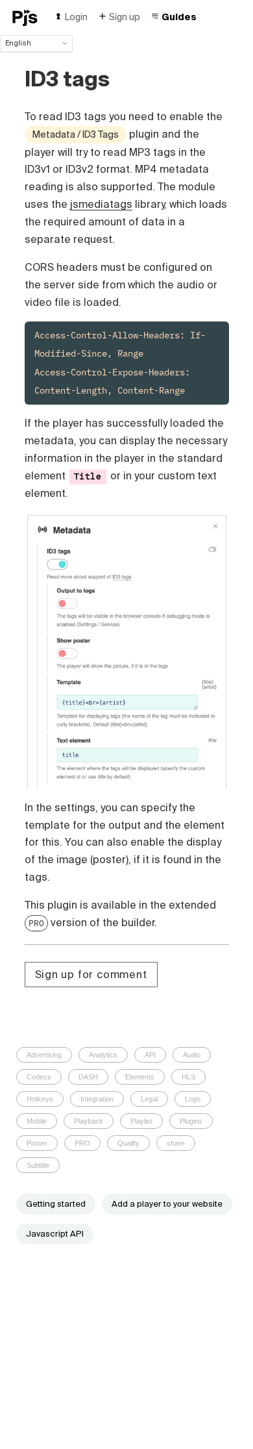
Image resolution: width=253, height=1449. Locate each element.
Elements (139, 1077)
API (150, 1055)
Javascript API (55, 1234)
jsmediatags (101, 204)
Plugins (191, 1121)
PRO (36, 923)
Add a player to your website (167, 1204)
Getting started (56, 1204)
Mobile (37, 1121)
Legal (149, 1099)
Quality (128, 1143)
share (176, 1143)
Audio (191, 1055)
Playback (88, 1121)
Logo (192, 1099)
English (18, 43)
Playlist (141, 1121)
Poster (37, 1143)
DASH (88, 1077)
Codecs (39, 1077)
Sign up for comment (91, 974)
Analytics (103, 1055)
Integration (97, 1099)
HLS (188, 1077)
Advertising (44, 1055)
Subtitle (38, 1165)
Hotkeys (40, 1099)
